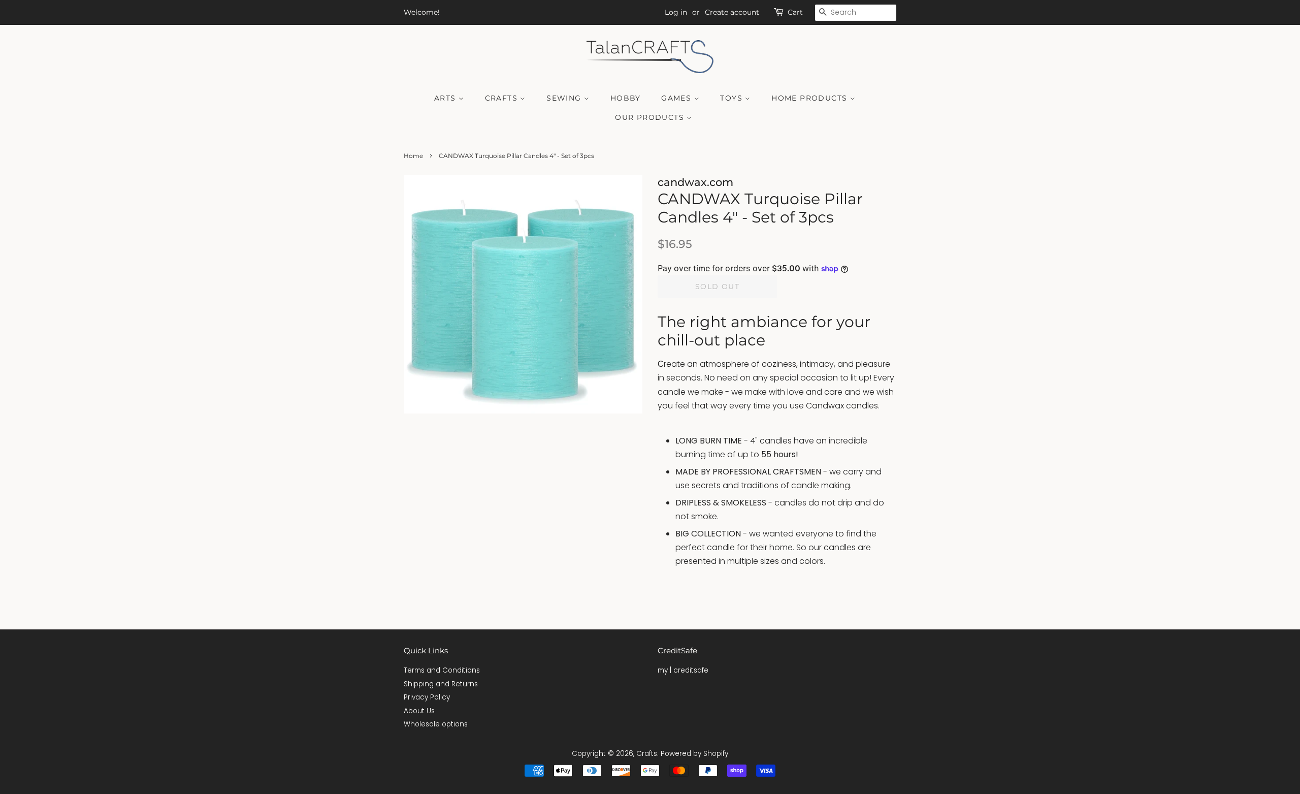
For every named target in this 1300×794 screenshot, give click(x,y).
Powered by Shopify (694, 753)
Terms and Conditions (442, 670)
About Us (419, 711)
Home (413, 156)
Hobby (625, 98)
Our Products (651, 117)
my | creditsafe (683, 670)
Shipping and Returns (441, 684)
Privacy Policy (427, 697)
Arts (446, 98)
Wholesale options (436, 724)
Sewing (565, 98)
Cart (795, 12)
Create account (732, 12)
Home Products (810, 98)
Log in (676, 12)
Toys (732, 98)
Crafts (503, 98)
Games (677, 98)
